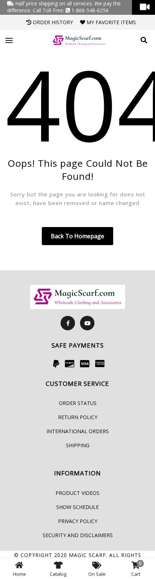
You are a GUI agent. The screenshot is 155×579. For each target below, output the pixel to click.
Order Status (78, 403)
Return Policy (77, 417)
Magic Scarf (87, 555)
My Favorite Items (110, 22)
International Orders (77, 431)
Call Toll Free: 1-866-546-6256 (70, 10)
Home (19, 574)
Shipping (77, 445)
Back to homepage (77, 236)
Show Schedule (77, 507)
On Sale (97, 574)
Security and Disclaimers (78, 535)
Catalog (58, 574)
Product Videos (77, 492)
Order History (52, 22)
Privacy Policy (77, 521)
